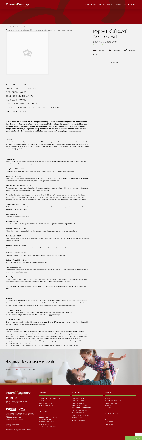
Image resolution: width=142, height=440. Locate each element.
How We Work (45, 419)
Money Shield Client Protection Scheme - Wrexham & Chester (20, 415)
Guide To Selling (46, 422)
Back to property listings (17, 26)
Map (95, 55)
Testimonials (45, 424)
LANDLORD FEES (78, 420)
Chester (109, 419)
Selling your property (49, 417)
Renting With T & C (80, 398)
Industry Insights (113, 401)
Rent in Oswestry (80, 403)
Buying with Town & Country (52, 398)
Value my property (133, 438)
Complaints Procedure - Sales (13, 417)
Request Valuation (80, 415)
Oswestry (109, 422)
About (108, 398)
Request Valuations (48, 427)
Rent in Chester (79, 401)
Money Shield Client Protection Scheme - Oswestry (19, 413)
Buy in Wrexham (46, 405)
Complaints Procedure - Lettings (14, 419)
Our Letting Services (81, 408)
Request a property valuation (20, 369)
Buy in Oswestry (46, 403)
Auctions (109, 408)
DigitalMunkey (14, 426)
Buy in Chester (45, 401)
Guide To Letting (79, 410)
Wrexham (109, 424)
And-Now (16, 424)
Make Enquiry (114, 62)
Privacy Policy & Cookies (13, 403)
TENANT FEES (77, 418)
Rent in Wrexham (79, 405)
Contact (109, 405)
